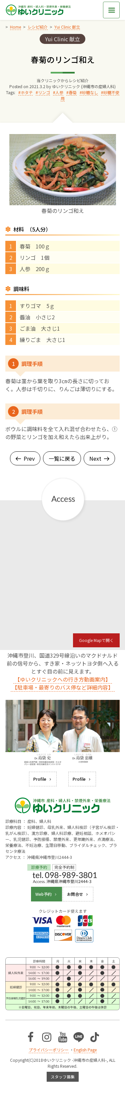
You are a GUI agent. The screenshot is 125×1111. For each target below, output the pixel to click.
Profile (39, 779)
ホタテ (27, 92)
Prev (29, 458)
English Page (85, 1049)
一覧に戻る (62, 458)
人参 (59, 92)
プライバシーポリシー (49, 1049)
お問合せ (75, 894)
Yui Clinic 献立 (62, 39)
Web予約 (43, 894)
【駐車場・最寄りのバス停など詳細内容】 (62, 687)
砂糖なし (90, 92)
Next (95, 458)
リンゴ (44, 92)
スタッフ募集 (63, 1076)
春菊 (73, 92)
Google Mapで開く (96, 640)
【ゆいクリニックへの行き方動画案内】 (63, 679)
